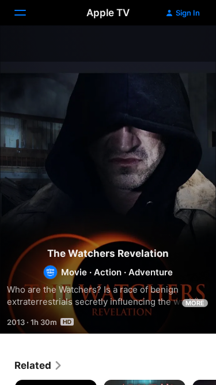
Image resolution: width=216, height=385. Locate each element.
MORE (194, 303)
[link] (38, 365)
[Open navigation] (27, 12)
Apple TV (108, 12)
